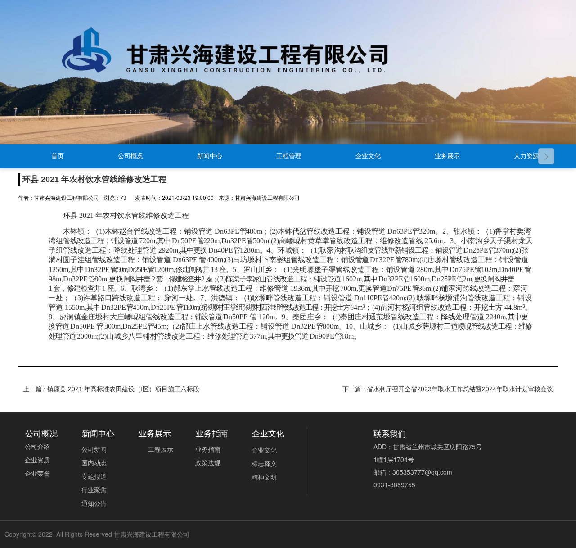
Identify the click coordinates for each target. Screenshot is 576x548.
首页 (57, 156)
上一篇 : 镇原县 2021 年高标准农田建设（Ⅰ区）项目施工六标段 (111, 389)
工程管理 (289, 156)
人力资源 (526, 156)
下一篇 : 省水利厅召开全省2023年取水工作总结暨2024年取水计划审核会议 (447, 389)
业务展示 (447, 156)
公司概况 (130, 156)
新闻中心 (209, 156)
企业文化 (368, 156)
